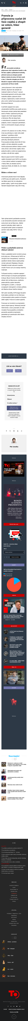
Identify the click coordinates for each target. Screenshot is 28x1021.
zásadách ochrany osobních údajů (15, 416)
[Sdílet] (6, 430)
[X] (10, 1006)
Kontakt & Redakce (14, 885)
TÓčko (6, 600)
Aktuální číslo (14, 891)
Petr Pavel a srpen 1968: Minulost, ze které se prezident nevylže (16, 646)
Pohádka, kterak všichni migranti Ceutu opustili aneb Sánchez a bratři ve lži (17, 791)
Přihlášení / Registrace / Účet (14, 913)
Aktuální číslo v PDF (14, 923)
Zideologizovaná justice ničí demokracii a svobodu (14, 771)
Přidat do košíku (15, 557)
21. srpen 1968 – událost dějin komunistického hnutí (17, 661)
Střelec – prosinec (12, 941)
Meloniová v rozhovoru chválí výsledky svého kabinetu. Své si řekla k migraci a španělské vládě (17, 764)
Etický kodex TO (14, 889)
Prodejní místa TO (14, 899)
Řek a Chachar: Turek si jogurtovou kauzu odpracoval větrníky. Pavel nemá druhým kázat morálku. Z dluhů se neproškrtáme (17, 653)
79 (23, 30)
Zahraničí (3, 30)
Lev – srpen (10, 969)
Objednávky (14, 915)
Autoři (14, 887)
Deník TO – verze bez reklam (11, 544)
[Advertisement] (14, 202)
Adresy (14, 919)
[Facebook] (8, 1006)
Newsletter (14, 925)
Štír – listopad (11, 948)
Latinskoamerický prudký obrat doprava (15, 778)
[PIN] (13, 430)
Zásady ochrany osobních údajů (16, 1009)
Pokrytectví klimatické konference (17, 238)
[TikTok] (19, 1006)
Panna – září (11, 962)
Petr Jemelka (12, 60)
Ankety (14, 901)
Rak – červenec (11, 976)
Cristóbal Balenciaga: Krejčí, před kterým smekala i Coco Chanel (16, 798)
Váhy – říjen (10, 955)
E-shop (5, 1009)
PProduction (15, 1003)
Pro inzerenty (14, 897)
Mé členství (14, 917)
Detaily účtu (14, 921)
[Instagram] (13, 1006)
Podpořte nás (14, 895)
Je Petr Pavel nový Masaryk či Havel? (16, 632)
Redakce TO (7, 619)
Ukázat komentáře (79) (13, 356)
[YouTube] (16, 1006)
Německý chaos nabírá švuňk (15, 784)
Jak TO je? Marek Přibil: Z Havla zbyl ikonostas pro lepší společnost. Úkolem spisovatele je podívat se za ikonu (13, 616)
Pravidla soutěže (14, 1012)
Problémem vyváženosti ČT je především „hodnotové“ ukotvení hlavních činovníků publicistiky (17, 638)
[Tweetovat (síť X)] (10, 430)
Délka (5, 548)
